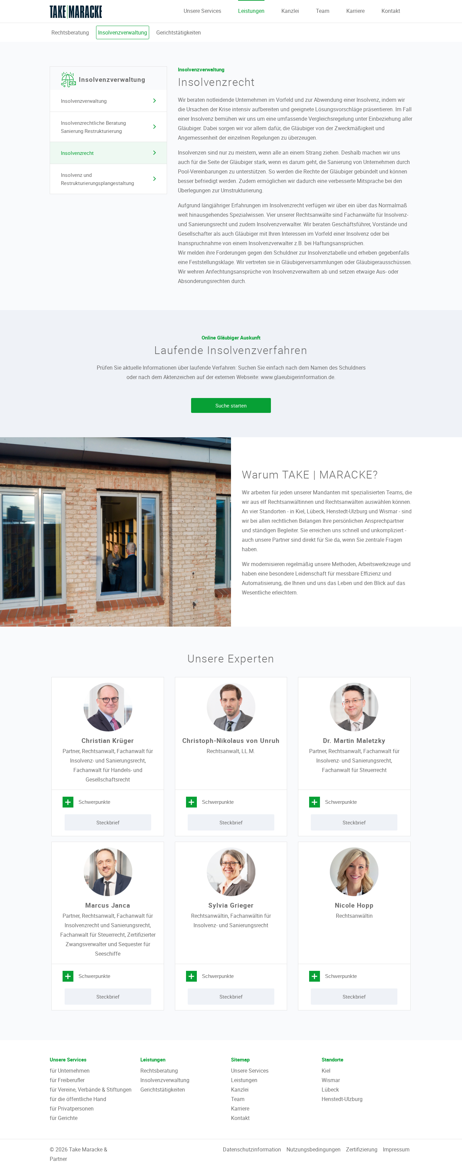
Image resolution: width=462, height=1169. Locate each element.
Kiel (326, 1070)
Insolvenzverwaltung (122, 32)
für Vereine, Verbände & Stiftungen (91, 1089)
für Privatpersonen (72, 1108)
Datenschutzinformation (252, 1149)
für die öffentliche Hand (78, 1099)
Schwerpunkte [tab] (94, 802)
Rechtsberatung (70, 32)
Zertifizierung (361, 1149)
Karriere (355, 11)
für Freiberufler (67, 1080)
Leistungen (251, 11)
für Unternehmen (70, 1070)
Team (322, 11)
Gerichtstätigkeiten (178, 32)
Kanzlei (290, 11)
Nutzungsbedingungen (313, 1149)
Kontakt (391, 11)
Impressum (396, 1149)
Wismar (331, 1080)
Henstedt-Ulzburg (342, 1099)
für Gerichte (63, 1118)
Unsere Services (202, 11)
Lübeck (330, 1089)
